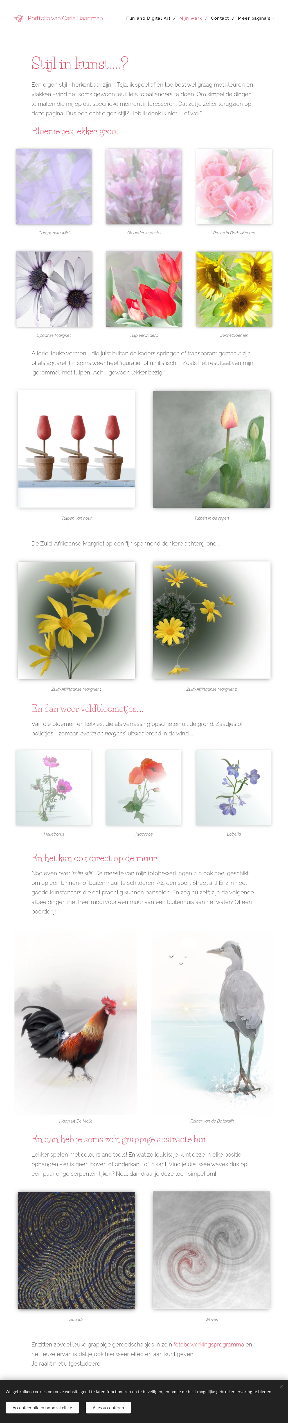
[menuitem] (150, 18)
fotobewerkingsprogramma (210, 1344)
